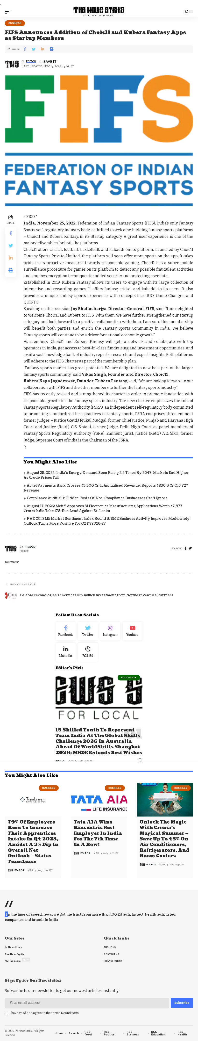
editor (31, 61)
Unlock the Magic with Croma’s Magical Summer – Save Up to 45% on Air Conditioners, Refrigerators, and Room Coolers (164, 839)
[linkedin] (65, 652)
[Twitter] (88, 631)
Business (14, 23)
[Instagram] (110, 631)
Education (128, 677)
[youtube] (132, 631)
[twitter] (190, 548)
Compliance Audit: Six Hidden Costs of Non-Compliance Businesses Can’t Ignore (97, 498)
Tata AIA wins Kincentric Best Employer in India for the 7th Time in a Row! (98, 833)
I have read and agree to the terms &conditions (44, 1013)
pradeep (30, 546)
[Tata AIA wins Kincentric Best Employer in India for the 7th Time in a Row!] (99, 800)
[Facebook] (185, 548)
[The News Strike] (99, 12)
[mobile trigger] (9, 12)
